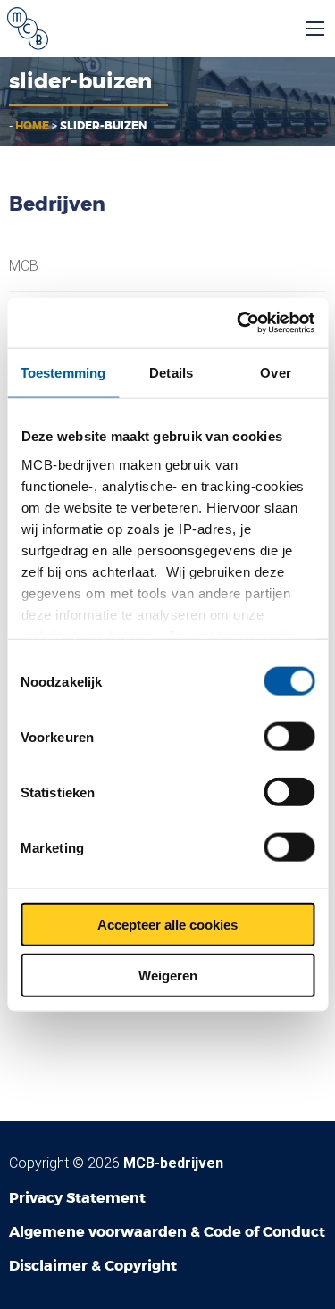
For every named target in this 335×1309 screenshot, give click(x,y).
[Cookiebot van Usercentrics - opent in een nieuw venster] (238, 323)
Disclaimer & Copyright (93, 1265)
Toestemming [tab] (63, 371)
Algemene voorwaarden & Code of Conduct (167, 1231)
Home (32, 126)
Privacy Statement (77, 1197)
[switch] (289, 736)
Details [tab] (171, 371)
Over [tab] (275, 371)
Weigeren (167, 974)
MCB (23, 266)
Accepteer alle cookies (167, 924)
